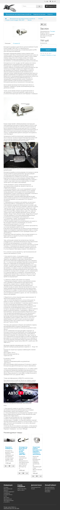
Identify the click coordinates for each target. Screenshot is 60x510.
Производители (35, 487)
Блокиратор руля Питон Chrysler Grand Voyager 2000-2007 (23, 450)
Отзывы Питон (8, 494)
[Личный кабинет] (48, 1)
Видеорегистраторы (39, 14)
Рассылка (47, 491)
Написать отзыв (51, 55)
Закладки (47, 490)
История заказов (50, 489)
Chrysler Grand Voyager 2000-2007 (14, 20)
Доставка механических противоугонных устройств (8, 500)
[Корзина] (52, 1)
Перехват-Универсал (9, 447)
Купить (48, 50)
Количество (43, 43)
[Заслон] (21, 31)
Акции (33, 489)
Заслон (30, 20)
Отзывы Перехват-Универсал (9, 492)
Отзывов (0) (16, 43)
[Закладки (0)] (50, 1)
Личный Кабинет (50, 487)
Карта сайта (20, 490)
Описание (7, 43)
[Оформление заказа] (55, 1)
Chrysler (40, 18)
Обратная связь (21, 488)
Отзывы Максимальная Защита (8, 488)
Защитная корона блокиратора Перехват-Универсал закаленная (37, 450)
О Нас (5, 496)
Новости (49, 14)
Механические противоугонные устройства (18, 14)
